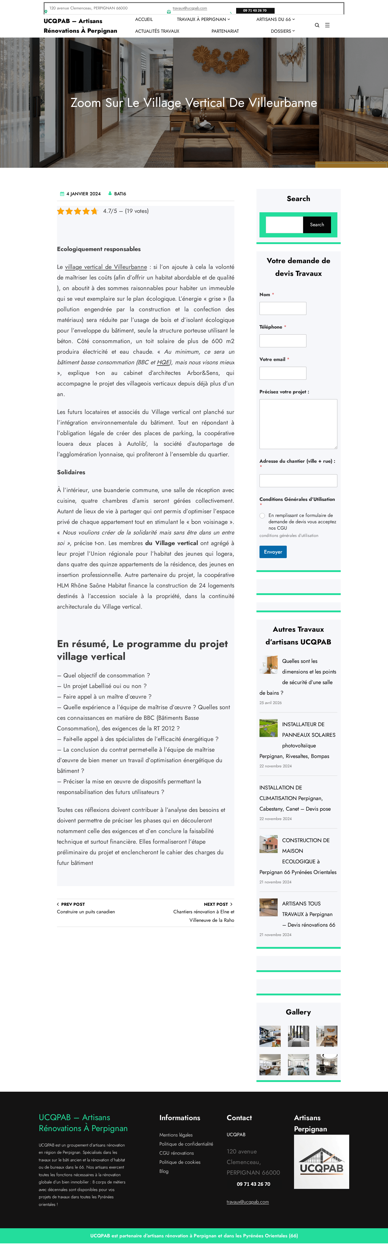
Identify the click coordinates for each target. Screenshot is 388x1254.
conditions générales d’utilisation (288, 535)
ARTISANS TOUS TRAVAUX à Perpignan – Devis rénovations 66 (308, 914)
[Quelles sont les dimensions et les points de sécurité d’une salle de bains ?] (268, 666)
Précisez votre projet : (284, 392)
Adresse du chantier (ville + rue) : (297, 464)
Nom (266, 294)
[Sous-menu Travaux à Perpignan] (228, 19)
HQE (163, 362)
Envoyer (273, 551)
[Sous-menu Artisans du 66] (293, 19)
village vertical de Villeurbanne (106, 267)
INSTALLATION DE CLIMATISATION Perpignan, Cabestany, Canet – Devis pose (295, 798)
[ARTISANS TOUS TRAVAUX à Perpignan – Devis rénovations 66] (268, 909)
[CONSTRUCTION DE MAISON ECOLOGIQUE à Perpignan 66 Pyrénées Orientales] (268, 845)
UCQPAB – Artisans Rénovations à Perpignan (83, 1123)
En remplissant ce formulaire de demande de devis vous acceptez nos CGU (302, 521)
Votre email (274, 359)
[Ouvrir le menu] (327, 25)
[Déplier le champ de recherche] (317, 25)
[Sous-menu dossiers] (293, 30)
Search (317, 224)
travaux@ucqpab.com (190, 8)
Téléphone (272, 327)
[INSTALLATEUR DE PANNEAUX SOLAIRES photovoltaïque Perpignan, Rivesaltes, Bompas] (268, 729)
